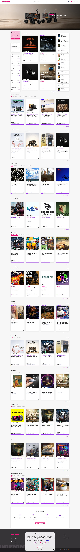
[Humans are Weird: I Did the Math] (17, 381)
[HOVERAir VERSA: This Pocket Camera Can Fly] (17, 140)
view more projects (52, 91)
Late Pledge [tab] (25, 165)
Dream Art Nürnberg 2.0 (46, 218)
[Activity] (71, 1)
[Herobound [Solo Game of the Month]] (32, 243)
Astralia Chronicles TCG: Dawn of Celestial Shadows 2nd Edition (62, 323)
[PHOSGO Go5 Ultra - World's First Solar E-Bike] (48, 44)
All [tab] (11, 96)
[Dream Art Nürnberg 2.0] (47, 209)
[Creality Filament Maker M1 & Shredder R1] (17, 105)
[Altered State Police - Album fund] (62, 174)
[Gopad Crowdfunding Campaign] (47, 278)
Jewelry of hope (14, 322)
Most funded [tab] (16, 337)
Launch (15, 38)
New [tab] (16, 303)
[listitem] (15, 56)
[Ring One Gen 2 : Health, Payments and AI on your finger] (30, 72)
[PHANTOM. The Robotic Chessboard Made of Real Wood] (62, 105)
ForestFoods (59, 218)
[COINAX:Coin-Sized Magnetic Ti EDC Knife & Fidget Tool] (32, 381)
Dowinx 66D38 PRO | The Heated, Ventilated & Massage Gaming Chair (31, 289)
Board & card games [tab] (14, 234)
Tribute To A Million (30, 322)
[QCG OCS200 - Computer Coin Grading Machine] (47, 140)
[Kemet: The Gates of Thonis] (62, 381)
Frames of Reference (46, 184)
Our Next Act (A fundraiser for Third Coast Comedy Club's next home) (32, 185)
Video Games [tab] (23, 234)
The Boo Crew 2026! (61, 287)
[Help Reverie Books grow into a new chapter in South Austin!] (32, 209)
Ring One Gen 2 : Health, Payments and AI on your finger (62, 151)
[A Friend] (48, 72)
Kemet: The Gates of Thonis (62, 391)
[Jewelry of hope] (17, 312)
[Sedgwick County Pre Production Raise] (17, 278)
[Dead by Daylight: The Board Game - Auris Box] (17, 243)
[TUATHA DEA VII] (17, 174)
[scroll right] (55, 34)
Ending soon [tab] (29, 165)
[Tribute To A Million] (32, 312)
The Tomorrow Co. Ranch (16, 218)
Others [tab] (27, 234)
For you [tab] (12, 165)
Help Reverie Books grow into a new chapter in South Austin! (32, 220)
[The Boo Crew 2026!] (62, 278)
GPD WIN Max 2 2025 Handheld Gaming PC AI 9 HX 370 (32, 116)
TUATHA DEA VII (14, 184)
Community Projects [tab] (27, 96)
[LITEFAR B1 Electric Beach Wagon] (32, 140)
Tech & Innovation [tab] (15, 96)
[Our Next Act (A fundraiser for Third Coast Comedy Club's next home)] (32, 174)
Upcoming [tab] (15, 165)
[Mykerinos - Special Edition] (62, 243)
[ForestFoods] (62, 209)
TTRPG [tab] (19, 234)
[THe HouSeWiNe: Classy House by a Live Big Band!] (47, 381)
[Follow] (12, 284)
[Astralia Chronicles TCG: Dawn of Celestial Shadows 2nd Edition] (62, 312)
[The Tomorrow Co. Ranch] (17, 209)
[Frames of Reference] (47, 174)
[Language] (69, 1)
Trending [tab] (12, 337)
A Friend (42, 82)
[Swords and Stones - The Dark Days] (47, 312)
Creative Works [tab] (21, 96)
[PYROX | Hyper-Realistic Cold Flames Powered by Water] (30, 44)
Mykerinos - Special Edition (62, 253)
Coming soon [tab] (13, 303)
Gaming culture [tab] (33, 96)
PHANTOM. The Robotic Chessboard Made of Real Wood (62, 116)
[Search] (34, 2)
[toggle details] (38, 61)
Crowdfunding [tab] (20, 165)
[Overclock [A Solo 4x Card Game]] (47, 243)
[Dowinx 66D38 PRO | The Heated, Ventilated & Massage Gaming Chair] (32, 278)
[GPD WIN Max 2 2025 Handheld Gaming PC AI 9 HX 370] (32, 105)
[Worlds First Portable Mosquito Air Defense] (47, 105)
